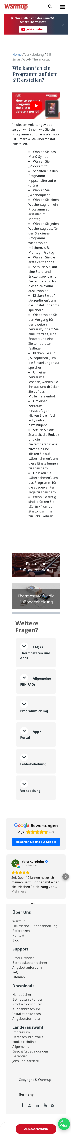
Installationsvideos (26, 1038)
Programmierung (34, 730)
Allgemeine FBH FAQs (32, 701)
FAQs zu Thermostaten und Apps (33, 666)
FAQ (15, 996)
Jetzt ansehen (35, 29)
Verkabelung (34, 54)
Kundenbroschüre (26, 1033)
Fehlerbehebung (33, 783)
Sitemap (18, 1001)
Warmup (19, 940)
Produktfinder (23, 982)
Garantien (20, 1080)
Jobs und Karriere (25, 1085)
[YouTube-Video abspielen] (36, 105)
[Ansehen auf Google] (15, 883)
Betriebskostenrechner (29, 986)
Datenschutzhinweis (27, 1061)
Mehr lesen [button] (19, 910)
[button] (50, 7)
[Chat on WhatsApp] (61, 1124)
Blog (15, 964)
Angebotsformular (26, 1042)
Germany (26, 1118)
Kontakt (18, 959)
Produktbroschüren (27, 1028)
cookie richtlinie (24, 1066)
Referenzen (21, 954)
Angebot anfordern (27, 991)
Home (17, 54)
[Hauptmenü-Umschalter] (62, 7)
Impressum (21, 1056)
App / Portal (30, 754)
